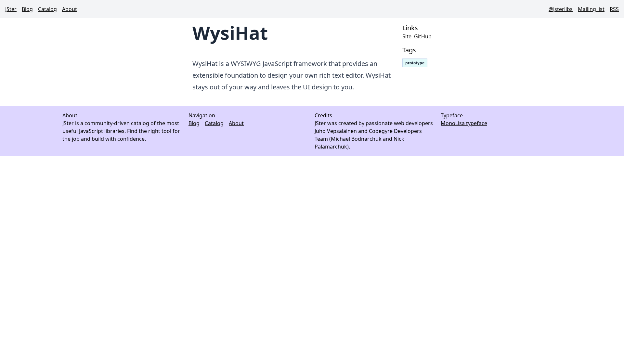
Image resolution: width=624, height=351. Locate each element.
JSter (11, 9)
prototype (414, 63)
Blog (27, 9)
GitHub (423, 36)
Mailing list (591, 9)
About (69, 9)
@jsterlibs (561, 9)
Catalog (47, 9)
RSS (614, 9)
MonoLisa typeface (464, 123)
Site (406, 36)
